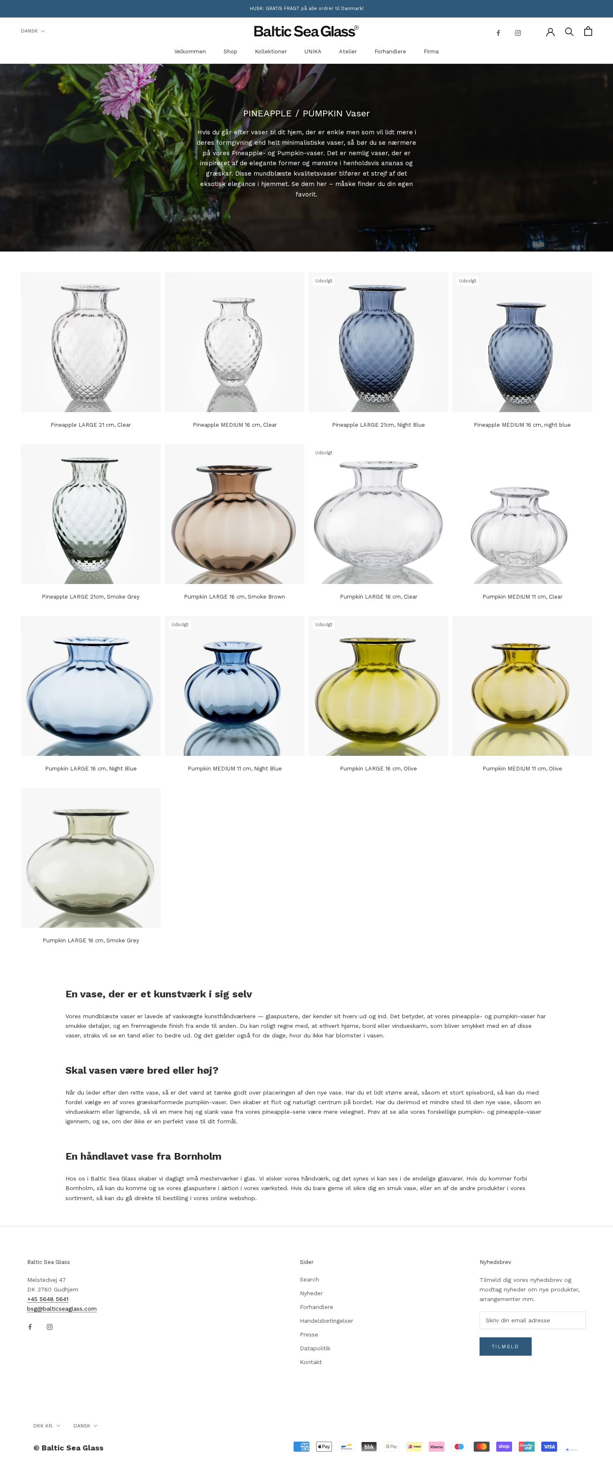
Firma (431, 51)
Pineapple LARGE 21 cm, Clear (90, 425)
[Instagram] (518, 32)
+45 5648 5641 (47, 1299)
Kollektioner (271, 51)
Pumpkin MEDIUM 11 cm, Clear (522, 597)
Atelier (348, 51)
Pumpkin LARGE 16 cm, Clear (378, 597)
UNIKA (313, 51)
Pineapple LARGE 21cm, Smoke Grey (91, 597)
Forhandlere (390, 51)
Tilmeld (506, 1346)
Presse (309, 1334)
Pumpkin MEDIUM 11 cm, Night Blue (235, 768)
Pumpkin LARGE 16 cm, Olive (378, 768)
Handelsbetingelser (326, 1320)
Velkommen (190, 51)
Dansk (29, 31)
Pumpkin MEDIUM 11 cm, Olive (522, 768)
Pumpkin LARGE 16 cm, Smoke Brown (234, 597)
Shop (230, 51)
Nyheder (311, 1293)
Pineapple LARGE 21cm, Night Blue (378, 425)
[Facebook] (498, 32)
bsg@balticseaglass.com (62, 1308)
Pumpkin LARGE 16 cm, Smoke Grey (91, 940)
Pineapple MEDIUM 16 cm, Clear (235, 425)
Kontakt (311, 1362)
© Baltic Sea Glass (68, 1447)
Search (309, 1279)
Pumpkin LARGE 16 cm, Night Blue (91, 768)
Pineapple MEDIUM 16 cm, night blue (522, 425)
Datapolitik (315, 1348)
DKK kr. (43, 1426)
